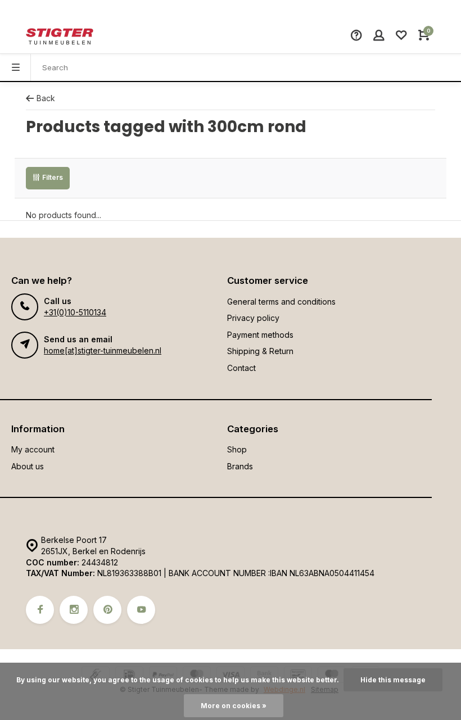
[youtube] (141, 610)
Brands (240, 466)
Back (46, 98)
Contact (241, 368)
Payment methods (260, 334)
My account (33, 449)
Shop (237, 449)
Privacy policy (253, 318)
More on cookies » (233, 705)
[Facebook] (40, 610)
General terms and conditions (281, 301)
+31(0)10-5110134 (75, 312)
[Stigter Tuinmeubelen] (59, 36)
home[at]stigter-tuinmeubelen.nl (102, 350)
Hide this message (393, 680)
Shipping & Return (260, 351)
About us (27, 466)
